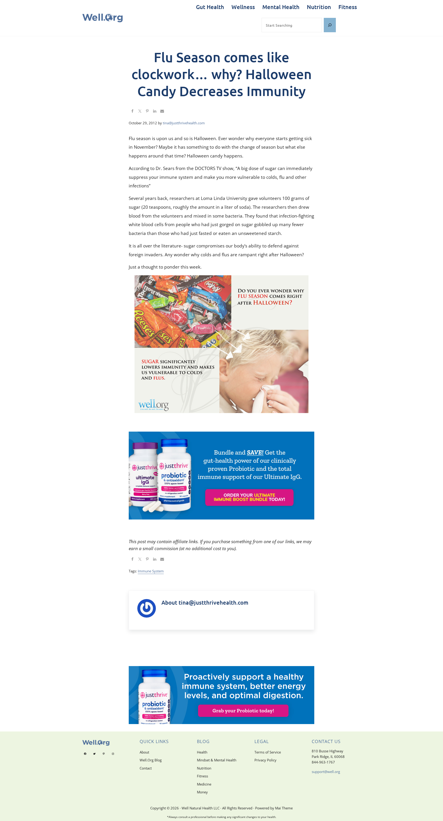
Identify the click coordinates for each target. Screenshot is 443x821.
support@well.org (326, 771)
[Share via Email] (162, 111)
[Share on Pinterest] (147, 111)
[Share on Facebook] (132, 111)
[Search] (330, 25)
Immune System (151, 571)
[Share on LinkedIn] (154, 111)
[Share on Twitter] (140, 111)
